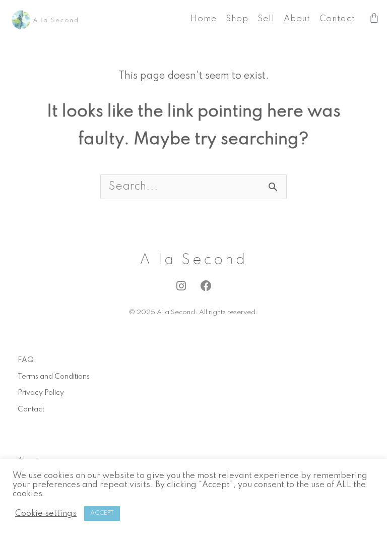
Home (203, 19)
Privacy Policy (41, 392)
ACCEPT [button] (102, 513)
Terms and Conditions (54, 376)
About (297, 19)
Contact (337, 19)
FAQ (26, 360)
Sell (266, 19)
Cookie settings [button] (46, 513)
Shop (237, 19)
